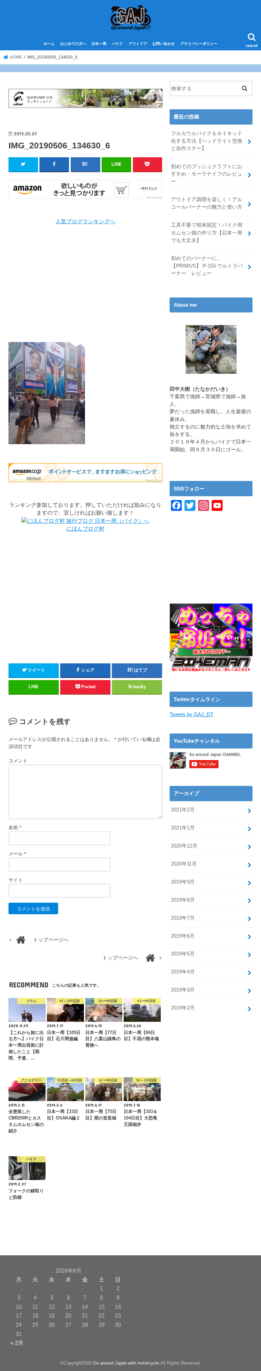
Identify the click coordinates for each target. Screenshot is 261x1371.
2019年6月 (183, 936)
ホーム (49, 44)
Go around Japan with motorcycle (126, 1363)
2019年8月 (183, 900)
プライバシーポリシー (199, 44)
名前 (14, 827)
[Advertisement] (85, 284)
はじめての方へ (73, 44)
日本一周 (98, 44)
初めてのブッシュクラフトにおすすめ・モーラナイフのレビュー (206, 174)
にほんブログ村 (85, 529)
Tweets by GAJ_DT (191, 714)
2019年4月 (183, 971)
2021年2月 (183, 809)
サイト (15, 880)
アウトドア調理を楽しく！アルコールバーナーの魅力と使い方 (206, 203)
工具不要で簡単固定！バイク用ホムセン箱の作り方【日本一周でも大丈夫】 (206, 232)
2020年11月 (184, 864)
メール (17, 853)
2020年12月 (184, 846)
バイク (117, 44)
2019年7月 (183, 918)
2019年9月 (183, 882)
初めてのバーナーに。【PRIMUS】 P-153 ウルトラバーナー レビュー (207, 266)
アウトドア (137, 44)
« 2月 (17, 1343)
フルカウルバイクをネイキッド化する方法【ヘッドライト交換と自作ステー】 (206, 141)
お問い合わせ (163, 44)
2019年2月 (183, 1008)
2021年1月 (183, 827)
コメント (18, 760)
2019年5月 (183, 953)
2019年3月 (183, 990)
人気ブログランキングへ (85, 221)
